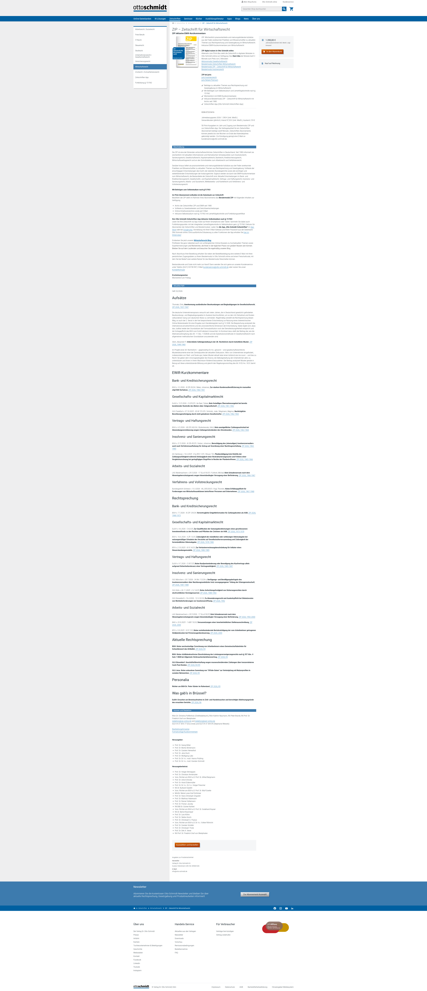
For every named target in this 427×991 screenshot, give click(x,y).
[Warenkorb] (291, 9)
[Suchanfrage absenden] (284, 9)
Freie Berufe (139, 35)
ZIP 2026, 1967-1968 (246, 491)
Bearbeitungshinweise (180, 729)
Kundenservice (288, 2)
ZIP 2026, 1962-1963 (230, 414)
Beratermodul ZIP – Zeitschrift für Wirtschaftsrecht (221, 67)
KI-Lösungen (160, 18)
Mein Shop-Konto (250, 2)
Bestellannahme (181, 949)
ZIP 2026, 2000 (216, 633)
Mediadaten (138, 953)
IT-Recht (138, 40)
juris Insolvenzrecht (209, 77)
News (246, 18)
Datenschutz (230, 987)
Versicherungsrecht (142, 61)
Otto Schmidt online (269, 2)
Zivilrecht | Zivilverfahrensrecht (147, 72)
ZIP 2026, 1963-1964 (240, 430)
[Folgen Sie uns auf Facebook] (275, 908)
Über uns (256, 18)
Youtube (136, 967)
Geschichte (137, 949)
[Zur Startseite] (173, 23)
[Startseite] (141, 988)
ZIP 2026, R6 (196, 702)
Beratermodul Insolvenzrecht (212, 69)
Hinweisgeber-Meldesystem (283, 987)
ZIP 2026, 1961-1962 (226, 406)
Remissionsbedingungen (184, 945)
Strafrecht (139, 51)
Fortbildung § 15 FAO (143, 83)
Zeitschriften (174, 18)
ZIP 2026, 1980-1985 (201, 550)
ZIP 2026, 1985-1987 (224, 566)
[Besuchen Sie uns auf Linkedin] (292, 908)
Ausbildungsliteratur (214, 18)
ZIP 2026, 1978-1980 (205, 542)
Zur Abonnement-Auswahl (255, 894)
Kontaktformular (178, 270)
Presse (136, 935)
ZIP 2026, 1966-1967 (247, 475)
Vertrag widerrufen (223, 935)
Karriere (136, 942)
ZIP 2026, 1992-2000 (247, 617)
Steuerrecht (139, 45)
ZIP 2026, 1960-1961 (196, 390)
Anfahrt (136, 938)
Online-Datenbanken (142, 18)
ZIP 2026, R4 (200, 649)
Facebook (137, 960)
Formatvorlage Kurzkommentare (184, 732)
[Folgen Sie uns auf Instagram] (280, 908)
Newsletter (179, 935)
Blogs (237, 18)
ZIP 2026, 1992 (219, 601)
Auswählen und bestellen (187, 845)
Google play (187, 230)
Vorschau (178, 942)
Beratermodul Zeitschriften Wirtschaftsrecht (218, 64)
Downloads (179, 938)
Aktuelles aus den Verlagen (185, 931)
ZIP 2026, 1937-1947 (180, 307)
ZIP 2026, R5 (195, 673)
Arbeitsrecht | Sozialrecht (145, 29)
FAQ (176, 953)
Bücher (199, 18)
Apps (229, 18)
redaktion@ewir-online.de (205, 721)
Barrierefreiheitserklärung (257, 987)
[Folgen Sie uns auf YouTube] (286, 908)
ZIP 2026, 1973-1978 (236, 531)
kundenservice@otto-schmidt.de (215, 267)
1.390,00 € (278, 42)
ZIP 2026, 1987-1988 (180, 585)
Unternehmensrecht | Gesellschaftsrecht (143, 56)
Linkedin (136, 963)
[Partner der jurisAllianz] (276, 927)
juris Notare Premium (209, 80)
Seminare (188, 18)
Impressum (216, 987)
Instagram (137, 970)
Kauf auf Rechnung (272, 63)
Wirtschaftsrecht (194, 23)
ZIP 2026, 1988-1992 (208, 593)
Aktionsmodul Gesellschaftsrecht (214, 61)
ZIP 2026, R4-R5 (193, 665)
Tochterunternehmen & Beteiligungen (147, 945)
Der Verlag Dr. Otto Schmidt (144, 931)
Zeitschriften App (142, 77)
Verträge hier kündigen (225, 931)
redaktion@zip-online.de (181, 721)
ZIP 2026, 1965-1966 (244, 459)
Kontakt (136, 956)
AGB (241, 987)
